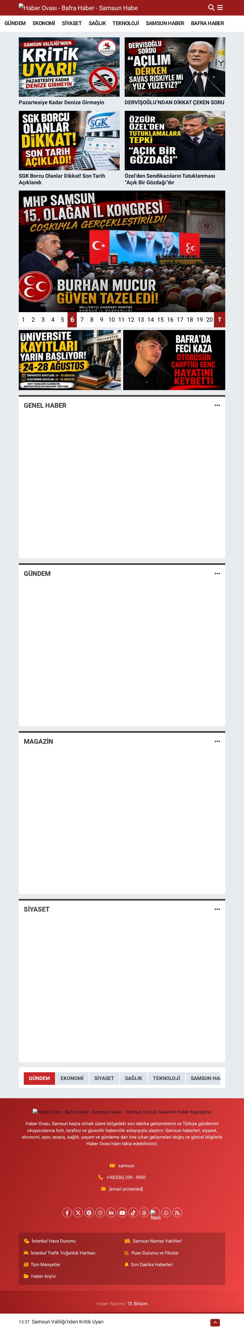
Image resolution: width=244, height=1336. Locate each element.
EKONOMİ (44, 23)
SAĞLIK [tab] (133, 1078)
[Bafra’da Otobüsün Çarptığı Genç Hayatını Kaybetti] (174, 360)
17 (180, 319)
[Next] (155, 1212)
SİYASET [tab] (104, 1078)
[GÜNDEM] (217, 573)
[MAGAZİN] (217, 741)
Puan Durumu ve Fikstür (155, 1253)
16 (170, 319)
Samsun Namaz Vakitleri (157, 1241)
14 (150, 319)
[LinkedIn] (111, 1212)
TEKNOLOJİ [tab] (166, 1078)
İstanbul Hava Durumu (54, 1241)
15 (160, 319)
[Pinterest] (89, 1212)
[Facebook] (67, 1212)
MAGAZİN (38, 741)
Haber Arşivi (43, 1276)
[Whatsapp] (166, 1212)
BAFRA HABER (207, 23)
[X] (78, 1212)
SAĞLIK (97, 23)
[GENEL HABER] (217, 406)
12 (131, 319)
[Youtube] (122, 1212)
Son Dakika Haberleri (152, 1264)
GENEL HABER (45, 405)
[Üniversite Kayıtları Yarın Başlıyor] (70, 360)
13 (140, 319)
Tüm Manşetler (45, 1264)
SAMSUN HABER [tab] (210, 1078)
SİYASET (72, 23)
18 (190, 319)
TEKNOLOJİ (125, 23)
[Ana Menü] (220, 7)
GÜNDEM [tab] (39, 1078)
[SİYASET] (217, 909)
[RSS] (177, 1212)
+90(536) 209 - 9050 (126, 1177)
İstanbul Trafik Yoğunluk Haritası (63, 1253)
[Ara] (211, 7)
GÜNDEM (15, 23)
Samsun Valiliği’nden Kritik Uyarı (68, 1322)
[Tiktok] (133, 1212)
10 (111, 319)
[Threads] (144, 1212)
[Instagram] (100, 1212)
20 (209, 319)
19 (199, 319)
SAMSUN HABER (165, 23)
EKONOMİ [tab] (72, 1078)
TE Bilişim (137, 1303)
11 (121, 319)
